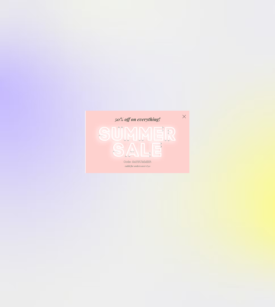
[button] (184, 116)
